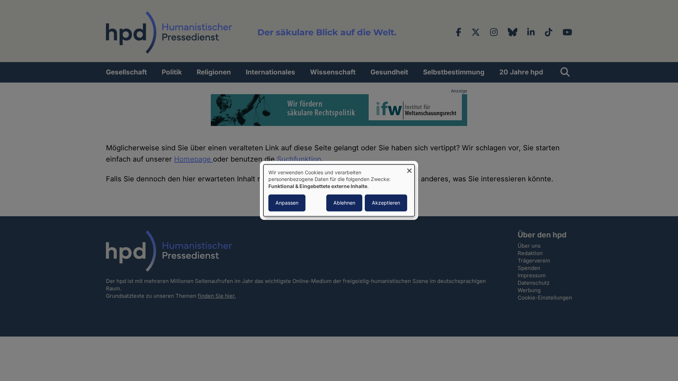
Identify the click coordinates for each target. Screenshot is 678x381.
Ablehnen (344, 203)
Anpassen (286, 203)
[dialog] (339, 190)
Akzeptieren (386, 203)
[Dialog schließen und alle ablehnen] (409, 168)
